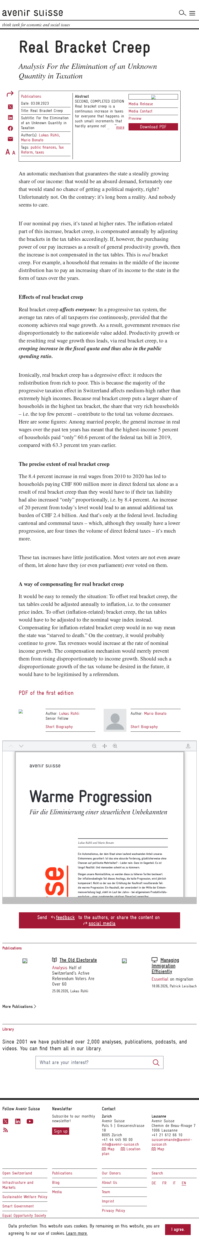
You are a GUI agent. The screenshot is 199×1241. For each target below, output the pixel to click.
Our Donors (111, 1173)
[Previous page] (11, 746)
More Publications (18, 1006)
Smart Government (18, 1206)
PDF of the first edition (46, 692)
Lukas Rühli (69, 713)
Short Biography (59, 726)
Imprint (108, 1201)
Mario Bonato (32, 140)
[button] (10, 106)
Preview (135, 118)
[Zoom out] (94, 746)
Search (157, 1173)
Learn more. (77, 1233)
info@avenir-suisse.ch (120, 1144)
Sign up (61, 1131)
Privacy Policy (113, 1210)
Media (57, 1192)
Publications (31, 96)
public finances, (45, 147)
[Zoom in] (115, 746)
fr (164, 1183)
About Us (109, 1182)
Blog (56, 1182)
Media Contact (140, 111)
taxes (39, 152)
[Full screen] (105, 746)
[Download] (188, 746)
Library (8, 1029)
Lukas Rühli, (49, 135)
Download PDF (153, 126)
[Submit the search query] (156, 1062)
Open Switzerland (17, 1173)
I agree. (177, 1229)
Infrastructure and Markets (17, 1185)
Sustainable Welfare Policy (24, 1196)
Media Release (141, 104)
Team (106, 1192)
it (174, 1183)
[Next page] (21, 746)
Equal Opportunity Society (24, 1215)
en (184, 1183)
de (154, 1183)
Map (111, 1149)
